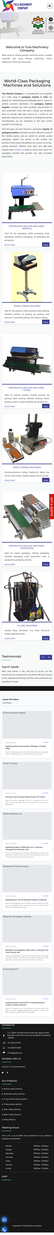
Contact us (19, 149)
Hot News (45, 742)
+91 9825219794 (14, 1043)
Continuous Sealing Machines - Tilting (27, 389)
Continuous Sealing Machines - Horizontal (27, 547)
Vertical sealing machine (13, 1089)
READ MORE (10, 245)
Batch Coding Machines (27, 467)
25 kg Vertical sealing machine (15, 1099)
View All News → (7, 703)
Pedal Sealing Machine (12, 1109)
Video (45, 245)
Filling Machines (27, 625)
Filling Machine (9, 1119)
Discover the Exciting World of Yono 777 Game (25, 797)
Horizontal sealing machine (14, 1094)
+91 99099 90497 (14, 1048)
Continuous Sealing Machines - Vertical (27, 227)
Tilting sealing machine (13, 1104)
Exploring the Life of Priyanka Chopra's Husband (26, 900)
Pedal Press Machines (27, 306)
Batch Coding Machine (12, 1114)
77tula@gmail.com (14, 1053)
